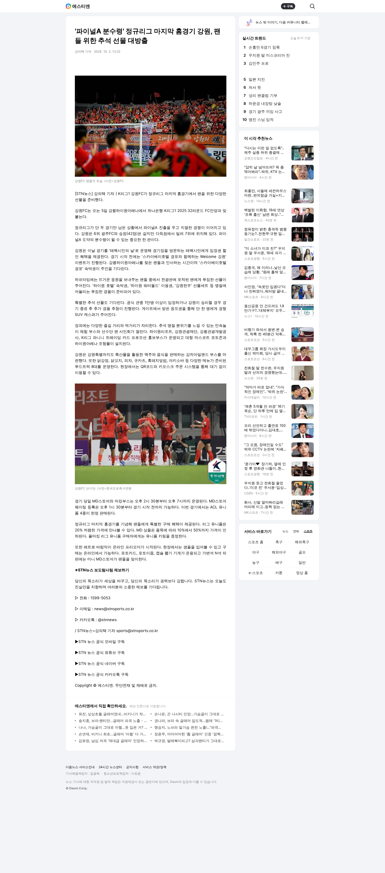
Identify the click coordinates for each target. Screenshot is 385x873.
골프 (302, 552)
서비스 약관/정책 (154, 767)
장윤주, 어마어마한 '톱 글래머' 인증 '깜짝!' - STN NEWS (189, 734)
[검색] (313, 6)
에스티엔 (81, 6)
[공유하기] (303, 6)
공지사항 (132, 767)
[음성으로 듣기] (195, 64)
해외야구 (279, 552)
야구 (255, 552)
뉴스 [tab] (285, 531)
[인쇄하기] (221, 64)
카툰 (279, 572)
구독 (290, 6)
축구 (279, 542)
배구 (279, 562)
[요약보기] (186, 64)
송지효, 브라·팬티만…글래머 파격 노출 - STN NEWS (113, 720)
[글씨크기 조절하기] (213, 64)
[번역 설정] (204, 64)
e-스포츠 (256, 572)
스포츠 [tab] (308, 531)
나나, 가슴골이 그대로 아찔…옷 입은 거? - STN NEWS (113, 727)
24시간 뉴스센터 (110, 767)
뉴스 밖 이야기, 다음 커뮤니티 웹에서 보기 (287, 22)
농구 (255, 562)
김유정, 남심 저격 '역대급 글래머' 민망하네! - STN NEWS (113, 740)
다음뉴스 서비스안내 (80, 767)
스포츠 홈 (255, 542)
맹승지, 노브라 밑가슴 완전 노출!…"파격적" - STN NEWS (189, 727)
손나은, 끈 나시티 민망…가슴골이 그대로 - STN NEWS (189, 714)
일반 (302, 562)
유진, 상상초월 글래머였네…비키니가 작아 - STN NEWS (113, 714)
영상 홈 (302, 572)
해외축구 (302, 542)
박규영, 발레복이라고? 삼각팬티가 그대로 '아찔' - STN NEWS (189, 740)
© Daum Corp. (77, 788)
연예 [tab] (296, 531)
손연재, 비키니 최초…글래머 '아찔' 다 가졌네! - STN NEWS (113, 734)
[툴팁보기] (313, 39)
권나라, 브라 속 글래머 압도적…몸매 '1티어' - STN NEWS (189, 720)
